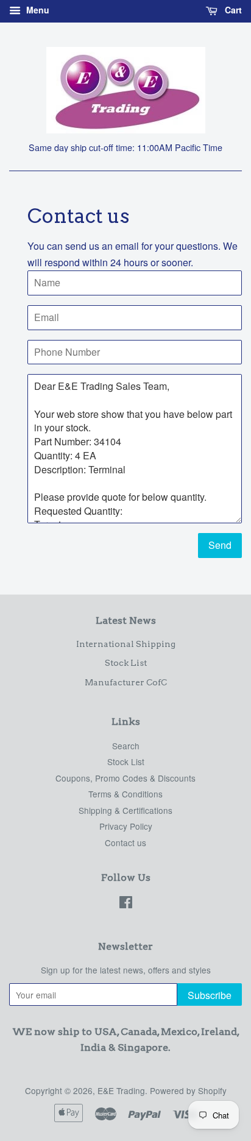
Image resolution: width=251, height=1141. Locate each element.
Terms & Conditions (125, 794)
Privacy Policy (125, 826)
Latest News (126, 620)
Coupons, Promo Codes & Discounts (125, 778)
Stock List (126, 663)
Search (126, 746)
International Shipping (125, 644)
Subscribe (210, 995)
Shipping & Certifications (125, 810)
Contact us (125, 842)
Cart (232, 10)
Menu (36, 10)
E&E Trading (121, 1090)
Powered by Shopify (188, 1090)
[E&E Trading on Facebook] (126, 904)
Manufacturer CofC (126, 682)
